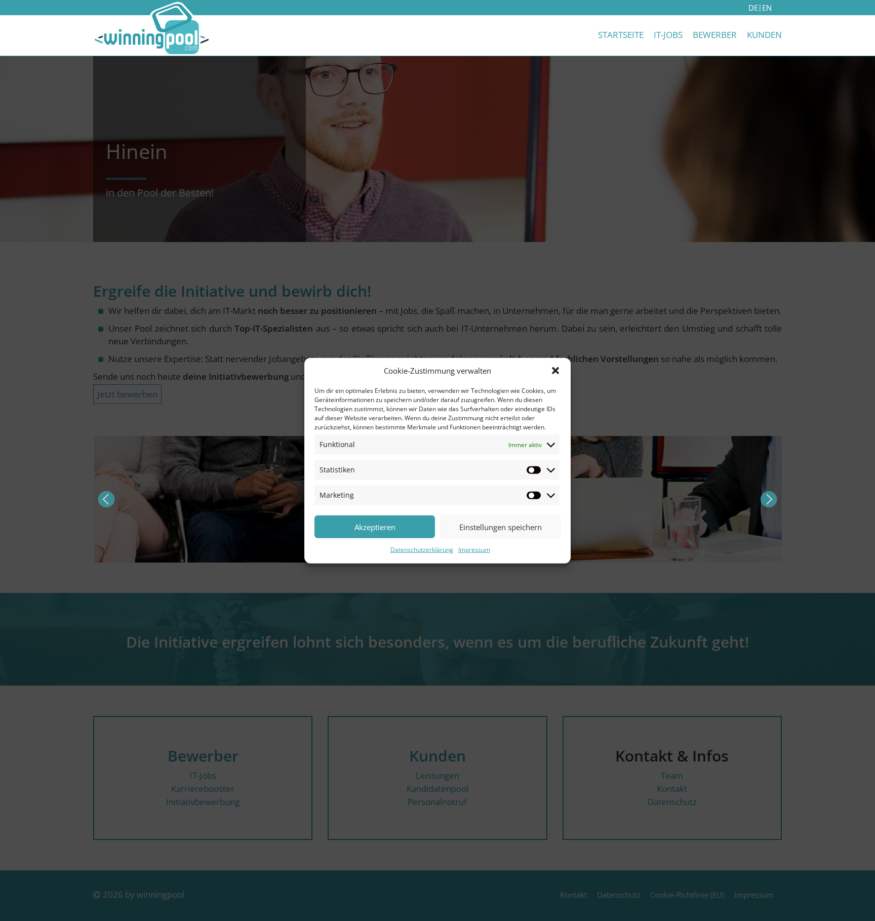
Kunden (764, 35)
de (753, 8)
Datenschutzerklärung (421, 549)
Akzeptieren (374, 527)
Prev (106, 499)
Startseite (621, 35)
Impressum (474, 549)
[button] (555, 371)
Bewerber (715, 35)
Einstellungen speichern (500, 527)
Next (769, 499)
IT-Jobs (668, 35)
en (767, 8)
